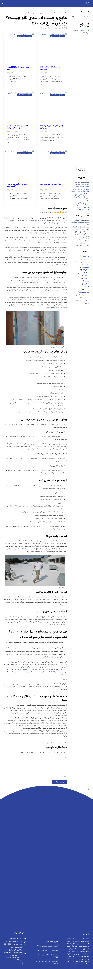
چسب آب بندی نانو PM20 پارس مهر (18, 68)
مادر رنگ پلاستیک (84, 295)
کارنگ (87, 287)
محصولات (86, 298)
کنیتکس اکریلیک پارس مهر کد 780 (47, 946)
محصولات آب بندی (83, 300)
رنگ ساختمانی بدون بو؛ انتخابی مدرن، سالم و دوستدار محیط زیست (82, 184)
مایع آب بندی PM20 (57, 672)
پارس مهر (45, 218)
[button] (3, 3)
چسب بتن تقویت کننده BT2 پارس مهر (50, 68)
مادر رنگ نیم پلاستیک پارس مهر (80, 228)
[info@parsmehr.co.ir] (24, 939)
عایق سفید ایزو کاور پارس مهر (82, 233)
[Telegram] (20, 963)
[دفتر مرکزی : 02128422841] (24, 942)
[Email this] (64, 742)
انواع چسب (86, 256)
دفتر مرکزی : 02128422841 (14, 942)
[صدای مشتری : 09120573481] (24, 944)
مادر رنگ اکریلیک (84, 292)
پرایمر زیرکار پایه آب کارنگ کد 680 (80, 245)
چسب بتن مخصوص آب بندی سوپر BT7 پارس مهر (17, 126)
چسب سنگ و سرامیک (82, 262)
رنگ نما (87, 281)
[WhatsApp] (16, 963)
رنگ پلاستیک (85, 276)
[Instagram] (24, 963)
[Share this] (60, 742)
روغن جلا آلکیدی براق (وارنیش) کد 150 (80, 169)
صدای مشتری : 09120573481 (13, 944)
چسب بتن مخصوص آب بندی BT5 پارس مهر (17, 185)
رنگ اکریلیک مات (84, 273)
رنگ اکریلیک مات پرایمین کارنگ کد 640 (80, 222)
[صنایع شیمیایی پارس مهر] (87, 4)
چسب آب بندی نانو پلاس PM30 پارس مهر (51, 126)
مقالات (87, 303)
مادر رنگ (86, 289)
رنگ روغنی (86, 278)
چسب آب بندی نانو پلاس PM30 (19, 669)
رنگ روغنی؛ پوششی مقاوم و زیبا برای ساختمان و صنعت (81, 204)
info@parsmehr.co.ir (16, 939)
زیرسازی (87, 284)
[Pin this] (47, 742)
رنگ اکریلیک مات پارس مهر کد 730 (47, 950)
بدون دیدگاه (44, 28)
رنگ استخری (85, 267)
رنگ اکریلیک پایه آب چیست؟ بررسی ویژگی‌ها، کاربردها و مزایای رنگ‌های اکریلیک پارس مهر (80, 197)
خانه (65, 13)
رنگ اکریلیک (85, 270)
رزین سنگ (86, 264)
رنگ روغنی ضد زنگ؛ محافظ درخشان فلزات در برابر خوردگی (80, 190)
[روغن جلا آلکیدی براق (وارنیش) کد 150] (80, 30)
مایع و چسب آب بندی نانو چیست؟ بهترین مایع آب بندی (39, 13)
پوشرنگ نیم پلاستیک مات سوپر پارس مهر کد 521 (80, 239)
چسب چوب (85, 259)
